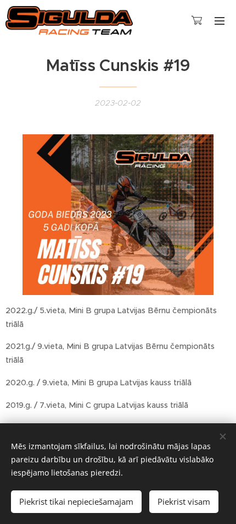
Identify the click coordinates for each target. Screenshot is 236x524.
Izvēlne (220, 20)
